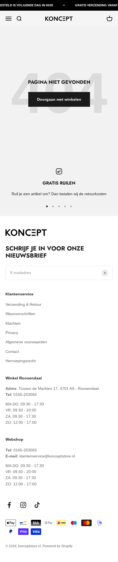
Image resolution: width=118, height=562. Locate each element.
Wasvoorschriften (20, 314)
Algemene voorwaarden (26, 342)
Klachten (13, 323)
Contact (12, 351)
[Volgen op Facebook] (9, 505)
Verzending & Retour (23, 304)
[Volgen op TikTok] (37, 505)
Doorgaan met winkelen (59, 99)
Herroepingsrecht (20, 361)
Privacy (11, 332)
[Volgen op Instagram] (23, 505)
